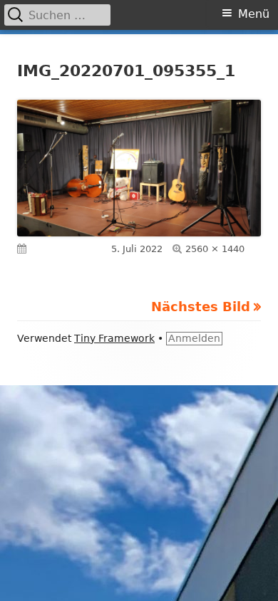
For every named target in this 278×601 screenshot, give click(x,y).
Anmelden (194, 338)
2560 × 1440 (214, 249)
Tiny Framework (114, 338)
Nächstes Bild (200, 306)
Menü (253, 14)
